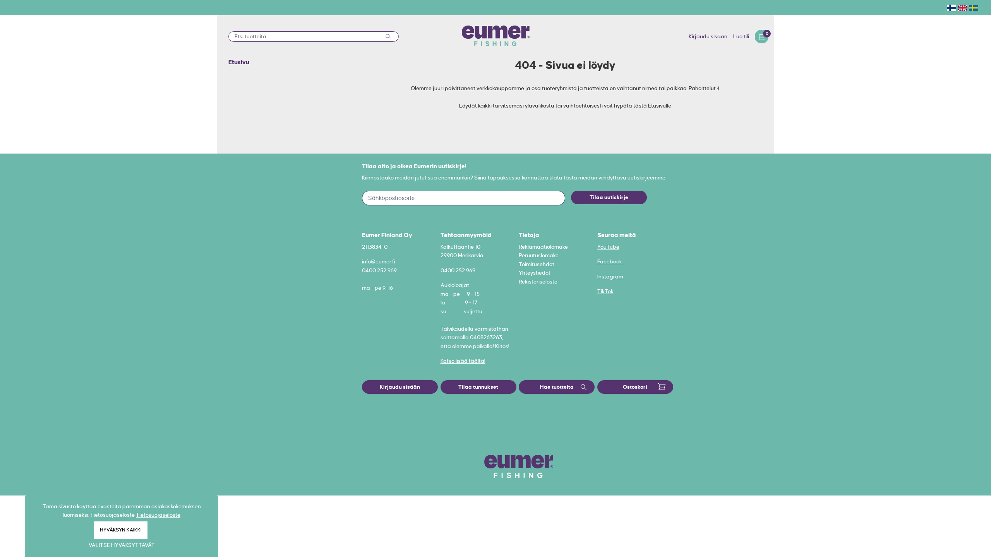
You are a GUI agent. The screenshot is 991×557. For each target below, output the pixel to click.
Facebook (610, 261)
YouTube (608, 247)
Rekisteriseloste (538, 281)
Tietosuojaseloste (158, 515)
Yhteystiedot (534, 273)
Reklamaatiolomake (543, 247)
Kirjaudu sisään (708, 36)
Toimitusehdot (536, 264)
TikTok (605, 291)
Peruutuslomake (539, 255)
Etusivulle (659, 106)
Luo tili (741, 36)
